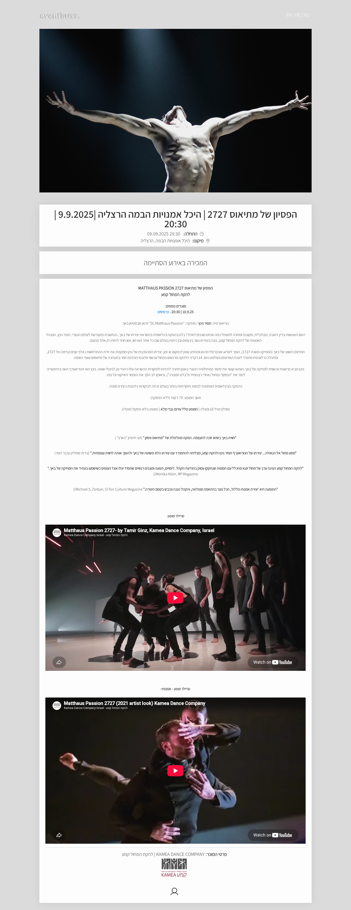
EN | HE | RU (297, 15)
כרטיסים (163, 311)
